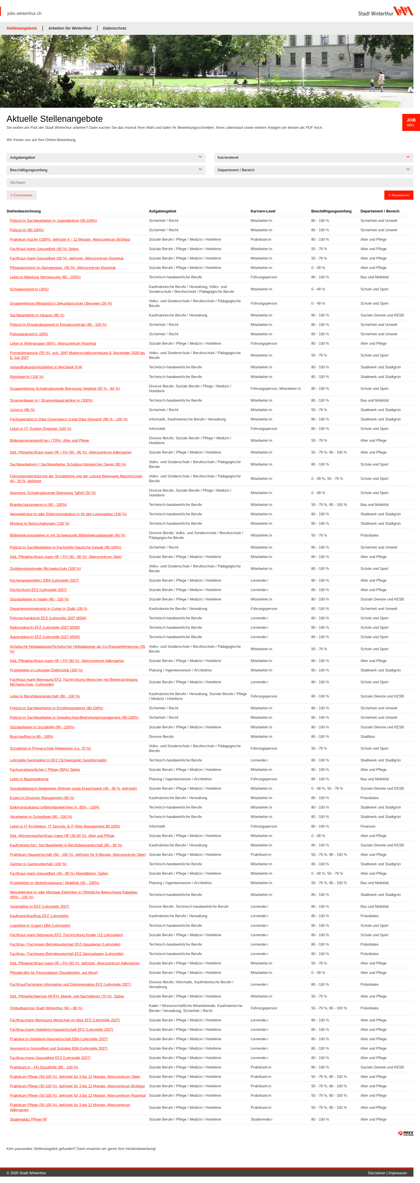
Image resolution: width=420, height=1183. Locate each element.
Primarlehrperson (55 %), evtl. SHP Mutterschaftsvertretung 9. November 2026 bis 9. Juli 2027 (77, 355)
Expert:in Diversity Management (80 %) (42, 798)
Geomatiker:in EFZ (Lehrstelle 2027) (39, 906)
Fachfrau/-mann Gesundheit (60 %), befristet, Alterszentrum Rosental (66, 258)
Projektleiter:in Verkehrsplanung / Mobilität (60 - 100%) (54, 883)
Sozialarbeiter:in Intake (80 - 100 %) (39, 599)
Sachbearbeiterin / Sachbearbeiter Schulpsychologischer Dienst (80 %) (68, 464)
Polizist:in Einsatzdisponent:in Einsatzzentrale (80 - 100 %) (58, 325)
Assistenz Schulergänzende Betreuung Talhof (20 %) (53, 493)
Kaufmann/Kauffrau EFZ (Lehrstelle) (39, 916)
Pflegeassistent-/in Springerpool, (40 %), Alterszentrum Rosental (63, 268)
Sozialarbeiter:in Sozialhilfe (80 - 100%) (42, 727)
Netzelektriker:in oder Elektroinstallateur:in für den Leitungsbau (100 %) (68, 514)
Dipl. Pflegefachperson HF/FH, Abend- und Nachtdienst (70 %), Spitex (67, 996)
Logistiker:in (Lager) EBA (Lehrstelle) (40, 925)
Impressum (397, 1173)
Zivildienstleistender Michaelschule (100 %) (45, 569)
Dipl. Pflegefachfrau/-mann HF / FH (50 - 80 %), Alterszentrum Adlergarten (70, 452)
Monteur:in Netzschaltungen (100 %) (40, 523)
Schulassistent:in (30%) (29, 289)
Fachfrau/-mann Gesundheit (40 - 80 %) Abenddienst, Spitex (59, 873)
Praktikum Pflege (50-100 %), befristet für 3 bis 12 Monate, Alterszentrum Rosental (78, 1095)
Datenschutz (114, 28)
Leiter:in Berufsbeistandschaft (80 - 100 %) (45, 696)
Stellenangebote (22, 28)
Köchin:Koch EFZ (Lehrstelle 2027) (38, 590)
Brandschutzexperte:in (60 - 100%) (38, 505)
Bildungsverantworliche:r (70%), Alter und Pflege (49, 440)
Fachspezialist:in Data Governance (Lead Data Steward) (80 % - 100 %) (69, 419)
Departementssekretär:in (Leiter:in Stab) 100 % (48, 609)
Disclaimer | (378, 1173)
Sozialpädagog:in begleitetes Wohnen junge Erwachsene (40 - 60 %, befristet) (73, 788)
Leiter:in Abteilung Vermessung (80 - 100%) (45, 277)
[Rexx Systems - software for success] (405, 1133)
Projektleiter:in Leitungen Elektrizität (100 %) (46, 670)
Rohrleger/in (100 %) (27, 377)
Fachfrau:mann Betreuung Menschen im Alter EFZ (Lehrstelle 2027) (65, 1020)
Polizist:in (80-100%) (27, 230)
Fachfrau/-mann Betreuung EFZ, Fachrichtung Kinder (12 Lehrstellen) (66, 935)
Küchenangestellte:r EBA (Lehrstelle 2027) (44, 580)
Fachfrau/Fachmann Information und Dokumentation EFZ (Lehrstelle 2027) (70, 984)
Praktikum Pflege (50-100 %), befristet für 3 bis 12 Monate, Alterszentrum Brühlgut (77, 1086)
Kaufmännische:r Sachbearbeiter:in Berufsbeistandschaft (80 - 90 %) (66, 845)
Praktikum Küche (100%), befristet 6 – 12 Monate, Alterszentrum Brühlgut (70, 239)
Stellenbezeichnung (24, 211)
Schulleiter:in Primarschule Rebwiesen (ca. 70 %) (50, 748)
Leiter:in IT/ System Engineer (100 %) (41, 429)
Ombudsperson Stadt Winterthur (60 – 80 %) (46, 1008)
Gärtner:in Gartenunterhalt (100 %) (38, 864)
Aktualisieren (400, 195)
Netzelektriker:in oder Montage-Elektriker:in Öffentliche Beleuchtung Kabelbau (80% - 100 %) (73, 894)
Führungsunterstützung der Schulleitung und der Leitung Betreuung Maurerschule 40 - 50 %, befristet (76, 478)
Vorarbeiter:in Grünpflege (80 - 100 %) (41, 817)
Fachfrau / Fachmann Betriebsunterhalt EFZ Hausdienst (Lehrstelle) (65, 944)
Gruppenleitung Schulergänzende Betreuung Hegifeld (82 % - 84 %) (65, 389)
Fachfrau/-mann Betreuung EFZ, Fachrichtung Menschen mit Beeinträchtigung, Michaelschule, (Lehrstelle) (74, 682)
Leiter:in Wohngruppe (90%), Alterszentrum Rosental (53, 343)
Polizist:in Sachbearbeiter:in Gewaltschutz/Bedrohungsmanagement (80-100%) (74, 717)
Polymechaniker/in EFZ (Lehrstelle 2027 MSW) (48, 618)
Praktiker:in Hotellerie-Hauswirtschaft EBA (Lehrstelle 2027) (59, 1039)
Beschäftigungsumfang (331, 211)
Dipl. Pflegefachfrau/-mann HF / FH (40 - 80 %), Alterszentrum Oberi (66, 557)
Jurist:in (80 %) (22, 410)
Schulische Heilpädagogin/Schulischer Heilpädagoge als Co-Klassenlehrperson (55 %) (77, 648)
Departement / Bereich (379, 211)
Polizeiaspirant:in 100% (29, 334)
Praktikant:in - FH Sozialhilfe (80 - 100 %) (44, 1067)
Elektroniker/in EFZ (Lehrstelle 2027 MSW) (45, 627)
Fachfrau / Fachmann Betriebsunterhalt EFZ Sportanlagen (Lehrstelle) (67, 954)
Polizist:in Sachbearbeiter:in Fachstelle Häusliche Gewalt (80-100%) (65, 547)
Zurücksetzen (23, 195)
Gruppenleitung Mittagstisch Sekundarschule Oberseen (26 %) (61, 303)
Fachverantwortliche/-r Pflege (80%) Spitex (45, 770)
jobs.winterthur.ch (24, 13)
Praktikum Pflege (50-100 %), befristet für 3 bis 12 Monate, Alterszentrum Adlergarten (70, 1107)
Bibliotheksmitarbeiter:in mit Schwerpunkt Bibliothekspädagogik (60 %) (67, 535)
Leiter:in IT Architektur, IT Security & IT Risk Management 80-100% (65, 826)
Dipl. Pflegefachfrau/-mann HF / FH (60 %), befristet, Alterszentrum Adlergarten (75, 963)
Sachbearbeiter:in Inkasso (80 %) (37, 315)
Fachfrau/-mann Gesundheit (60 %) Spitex (44, 249)
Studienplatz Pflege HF (28, 1119)
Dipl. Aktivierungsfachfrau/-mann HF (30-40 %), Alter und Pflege (62, 836)
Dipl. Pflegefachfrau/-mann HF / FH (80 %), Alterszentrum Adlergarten (67, 661)
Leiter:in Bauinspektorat (29, 779)
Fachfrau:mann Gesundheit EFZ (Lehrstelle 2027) (50, 1058)
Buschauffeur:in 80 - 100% (31, 737)
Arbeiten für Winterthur (70, 28)
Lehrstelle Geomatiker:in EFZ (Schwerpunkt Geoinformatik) (58, 760)
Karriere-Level (263, 211)
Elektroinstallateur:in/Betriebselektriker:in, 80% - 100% (54, 807)
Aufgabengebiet (162, 211)
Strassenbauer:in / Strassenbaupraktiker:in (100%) (51, 400)
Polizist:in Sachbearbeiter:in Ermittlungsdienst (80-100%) (56, 708)
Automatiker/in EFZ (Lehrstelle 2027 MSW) (45, 637)
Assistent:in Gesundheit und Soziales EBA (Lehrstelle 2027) (59, 1048)
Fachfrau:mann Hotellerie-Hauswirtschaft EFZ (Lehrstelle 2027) (61, 1030)
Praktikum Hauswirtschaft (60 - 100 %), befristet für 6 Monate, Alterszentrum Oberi (78, 855)
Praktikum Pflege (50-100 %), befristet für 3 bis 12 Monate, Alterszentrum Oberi (75, 1077)
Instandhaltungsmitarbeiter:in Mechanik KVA (46, 367)
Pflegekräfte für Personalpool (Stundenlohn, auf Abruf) (54, 973)
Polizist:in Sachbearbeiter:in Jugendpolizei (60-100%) (53, 221)
